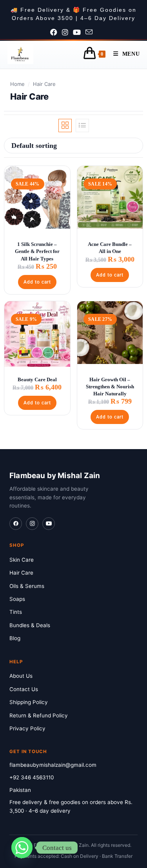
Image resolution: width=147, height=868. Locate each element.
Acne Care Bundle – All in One (110, 247)
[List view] (82, 125)
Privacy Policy (27, 728)
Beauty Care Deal (37, 379)
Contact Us (23, 689)
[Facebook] (15, 523)
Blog (14, 638)
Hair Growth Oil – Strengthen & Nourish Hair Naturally (110, 387)
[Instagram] (32, 523)
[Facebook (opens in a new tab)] (56, 32)
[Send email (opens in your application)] (91, 32)
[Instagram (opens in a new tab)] (67, 32)
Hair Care (21, 573)
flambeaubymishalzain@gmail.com (52, 765)
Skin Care (21, 560)
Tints (15, 612)
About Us (21, 676)
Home (17, 84)
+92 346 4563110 (31, 777)
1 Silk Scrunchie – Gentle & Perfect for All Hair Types (37, 251)
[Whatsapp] (22, 847)
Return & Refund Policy (38, 715)
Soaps (17, 599)
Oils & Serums (26, 586)
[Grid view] (65, 125)
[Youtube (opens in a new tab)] (79, 32)
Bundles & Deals (29, 625)
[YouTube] (48, 523)
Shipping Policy (28, 702)
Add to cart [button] (37, 282)
